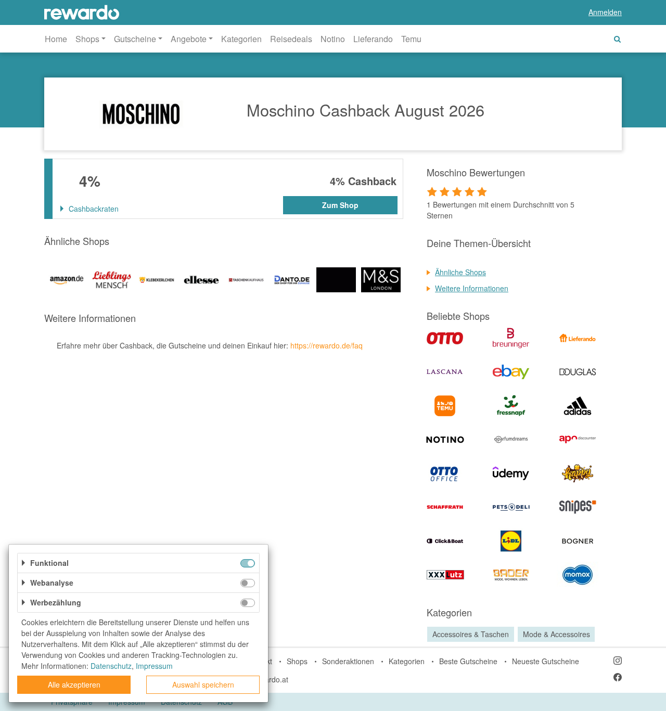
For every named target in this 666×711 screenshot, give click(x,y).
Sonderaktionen (348, 661)
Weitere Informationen (471, 288)
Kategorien (241, 39)
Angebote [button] (189, 39)
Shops (297, 661)
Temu (411, 39)
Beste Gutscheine (468, 661)
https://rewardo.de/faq (326, 345)
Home (56, 39)
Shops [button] (87, 39)
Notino (333, 39)
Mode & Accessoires (556, 634)
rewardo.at (270, 679)
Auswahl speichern (203, 684)
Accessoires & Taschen (470, 634)
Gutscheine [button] (135, 39)
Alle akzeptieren (74, 684)
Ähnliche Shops (460, 272)
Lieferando (373, 39)
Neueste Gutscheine (545, 661)
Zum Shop (340, 205)
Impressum (154, 666)
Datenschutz (111, 666)
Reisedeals (291, 39)
